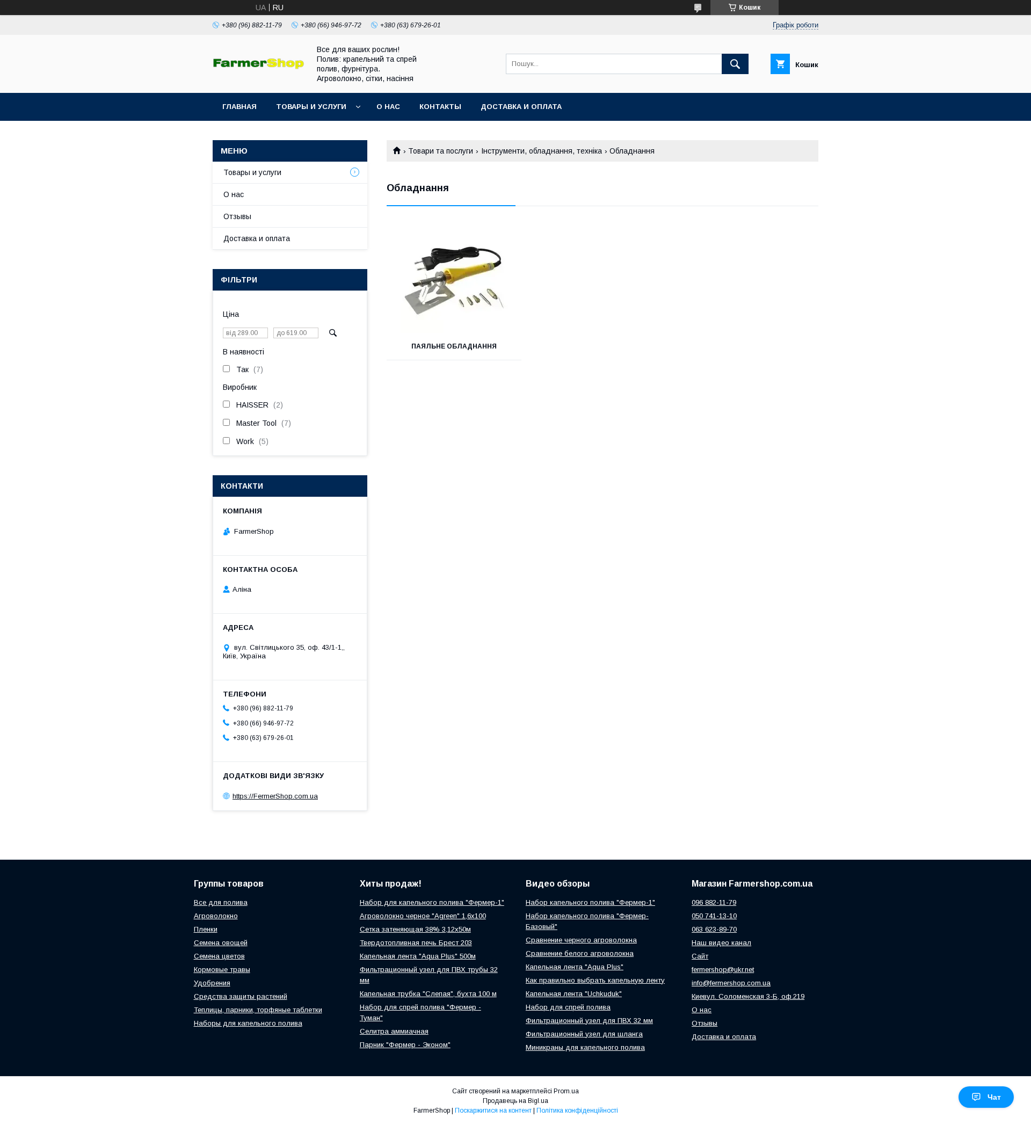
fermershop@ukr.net (723, 970)
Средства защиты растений (240, 996)
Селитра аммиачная (394, 1031)
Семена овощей (221, 943)
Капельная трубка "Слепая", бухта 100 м (428, 994)
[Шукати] (735, 64)
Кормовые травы (222, 970)
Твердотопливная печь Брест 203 (416, 943)
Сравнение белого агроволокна (580, 953)
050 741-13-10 (714, 916)
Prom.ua (566, 1091)
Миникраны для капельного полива (585, 1047)
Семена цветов (219, 956)
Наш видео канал (721, 943)
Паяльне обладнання (454, 346)
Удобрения (212, 983)
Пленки (205, 929)
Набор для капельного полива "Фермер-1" (432, 902)
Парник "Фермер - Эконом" (405, 1045)
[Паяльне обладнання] (454, 279)
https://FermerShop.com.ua (275, 796)
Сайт (700, 956)
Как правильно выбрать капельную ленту (595, 980)
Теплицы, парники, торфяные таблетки (258, 1010)
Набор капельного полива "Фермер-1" (590, 902)
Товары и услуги (311, 107)
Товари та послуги (440, 151)
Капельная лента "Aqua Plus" (574, 967)
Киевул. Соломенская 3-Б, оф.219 (748, 996)
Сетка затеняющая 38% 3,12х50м (415, 929)
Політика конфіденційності (577, 1110)
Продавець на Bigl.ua (515, 1101)
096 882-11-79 (714, 902)
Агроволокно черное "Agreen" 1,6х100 (423, 916)
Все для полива (221, 902)
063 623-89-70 (714, 929)
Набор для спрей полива (568, 1007)
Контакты (440, 107)
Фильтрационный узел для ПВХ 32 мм (589, 1021)
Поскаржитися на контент (493, 1110)
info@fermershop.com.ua (731, 983)
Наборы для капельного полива (248, 1023)
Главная (239, 107)
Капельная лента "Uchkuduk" (574, 994)
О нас (388, 107)
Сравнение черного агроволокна (581, 940)
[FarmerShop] (258, 66)
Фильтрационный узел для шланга (584, 1034)
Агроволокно (216, 916)
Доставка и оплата (521, 107)
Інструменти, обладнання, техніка (541, 151)
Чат (994, 1097)
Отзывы (237, 216)
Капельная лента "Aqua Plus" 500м (418, 956)
